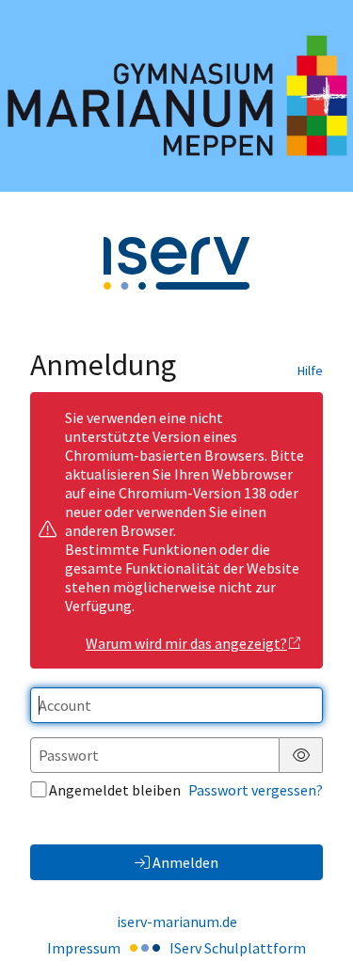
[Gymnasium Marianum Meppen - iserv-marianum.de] (176, 96)
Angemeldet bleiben (115, 789)
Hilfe (310, 370)
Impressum (83, 947)
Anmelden (185, 862)
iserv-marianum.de (177, 921)
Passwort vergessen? (255, 789)
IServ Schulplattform (237, 947)
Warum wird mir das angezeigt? (186, 643)
